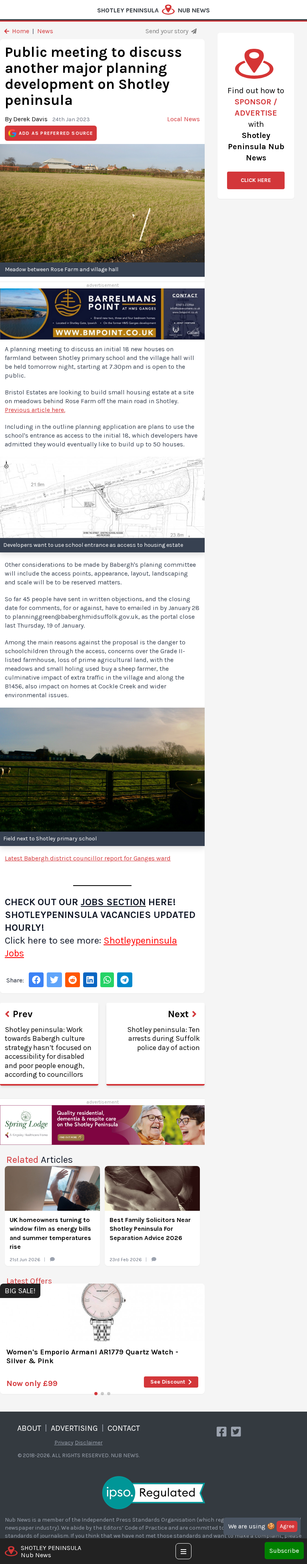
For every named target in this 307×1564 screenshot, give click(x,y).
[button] (96, 1393)
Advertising (74, 1428)
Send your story (167, 31)
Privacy (64, 1442)
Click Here (256, 180)
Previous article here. (35, 410)
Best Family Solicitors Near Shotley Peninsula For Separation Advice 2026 (150, 1229)
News (45, 31)
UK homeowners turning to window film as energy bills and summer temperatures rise (50, 1233)
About (29, 1428)
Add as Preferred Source (56, 133)
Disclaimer (89, 1442)
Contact (124, 1428)
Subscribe (284, 1550)
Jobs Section (113, 902)
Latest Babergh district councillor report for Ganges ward (88, 858)
